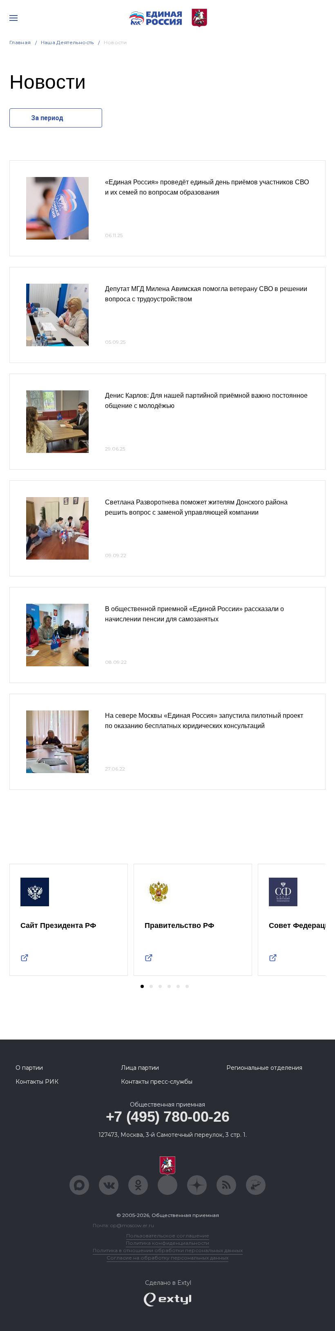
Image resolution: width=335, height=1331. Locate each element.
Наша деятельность (67, 42)
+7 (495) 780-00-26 (168, 1116)
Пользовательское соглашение (167, 1235)
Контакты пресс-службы (156, 1081)
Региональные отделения (264, 1067)
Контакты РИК (37, 1081)
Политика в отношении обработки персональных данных (168, 1250)
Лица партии (140, 1067)
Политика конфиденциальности (167, 1243)
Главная (20, 42)
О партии (29, 1067)
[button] (142, 986)
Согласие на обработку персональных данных (167, 1258)
